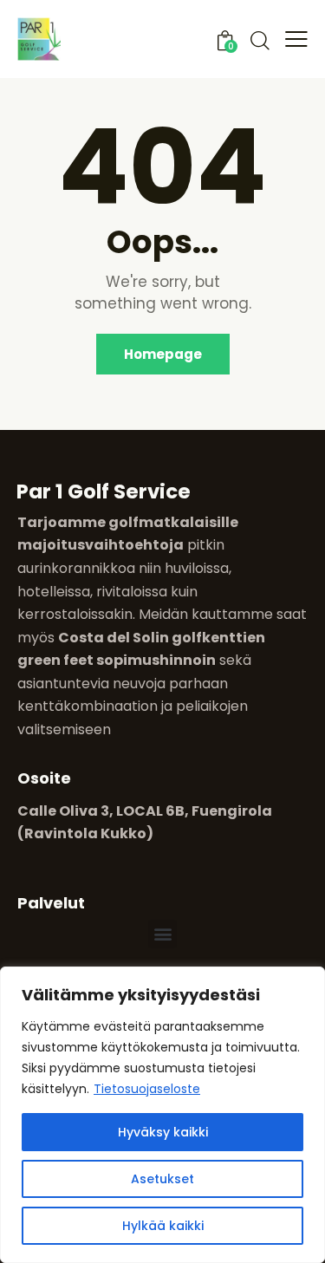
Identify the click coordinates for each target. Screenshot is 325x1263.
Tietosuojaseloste (147, 1088)
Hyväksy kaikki (163, 1132)
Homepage (163, 354)
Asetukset (162, 1179)
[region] (162, 1115)
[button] (162, 934)
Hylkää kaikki (163, 1225)
